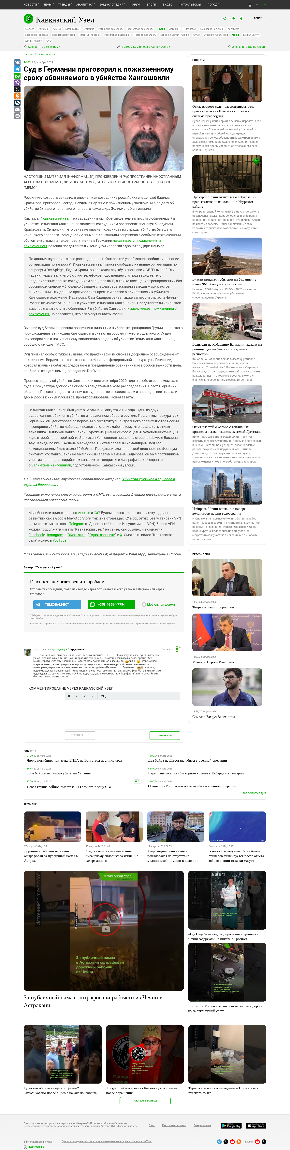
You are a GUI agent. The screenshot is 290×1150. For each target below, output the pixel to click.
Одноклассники (102, 535)
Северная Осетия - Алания (174, 35)
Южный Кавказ (33, 40)
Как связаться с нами (174, 1125)
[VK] (17, 62)
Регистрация (80, 735)
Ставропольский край (216, 35)
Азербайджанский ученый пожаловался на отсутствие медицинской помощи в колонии (172, 856)
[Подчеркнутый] (85, 695)
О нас (152, 1125)
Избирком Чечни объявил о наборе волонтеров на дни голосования (219, 511)
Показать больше (145, 1100)
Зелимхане (40, 465)
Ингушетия (190, 29)
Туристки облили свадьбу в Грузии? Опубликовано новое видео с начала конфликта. (61, 1090)
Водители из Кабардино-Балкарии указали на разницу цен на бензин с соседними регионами (227, 349)
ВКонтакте (76, 535)
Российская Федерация (117, 35)
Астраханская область (110, 29)
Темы (48, 4)
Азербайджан (72, 29)
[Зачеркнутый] (92, 695)
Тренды (64, 4)
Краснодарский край (63, 35)
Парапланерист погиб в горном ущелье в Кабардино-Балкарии (196, 773)
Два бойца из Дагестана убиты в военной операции (187, 760)
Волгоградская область (140, 29)
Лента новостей (46, 54)
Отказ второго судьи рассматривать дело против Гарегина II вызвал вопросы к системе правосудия (223, 111)
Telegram (76, 524)
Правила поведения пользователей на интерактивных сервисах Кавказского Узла (107, 1141)
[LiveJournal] (17, 103)
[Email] (17, 109)
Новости (30, 4)
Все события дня (254, 793)
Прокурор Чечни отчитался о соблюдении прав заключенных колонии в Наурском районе (224, 201)
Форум (135, 4)
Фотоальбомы (190, 4)
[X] (17, 89)
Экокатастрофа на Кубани (248, 46)
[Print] (17, 116)
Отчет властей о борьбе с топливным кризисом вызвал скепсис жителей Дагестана (226, 429)
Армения (89, 29)
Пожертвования (202, 1125)
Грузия (161, 29)
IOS (96, 513)
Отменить (165, 735)
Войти (258, 18)
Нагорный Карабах (89, 35)
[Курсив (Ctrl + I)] (77, 695)
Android (84, 513)
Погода (213, 4)
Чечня (235, 35)
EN (265, 4)
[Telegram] (17, 69)
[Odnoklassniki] (17, 96)
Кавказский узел (56, 218)
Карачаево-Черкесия (36, 35)
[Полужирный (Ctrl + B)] (69, 695)
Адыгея (57, 29)
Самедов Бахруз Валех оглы (213, 716)
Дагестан (174, 29)
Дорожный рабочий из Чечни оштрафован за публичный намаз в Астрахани (51, 856)
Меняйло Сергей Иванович (213, 661)
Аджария (43, 29)
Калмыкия (233, 29)
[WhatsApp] (17, 76)
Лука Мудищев (59, 649)
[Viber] (17, 82)
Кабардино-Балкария (212, 29)
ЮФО (48, 40)
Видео (167, 4)
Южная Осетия (251, 35)
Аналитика (84, 4)
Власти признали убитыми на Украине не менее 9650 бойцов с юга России (224, 281)
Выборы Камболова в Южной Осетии (145, 46)
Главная (28, 54)
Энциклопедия (111, 4)
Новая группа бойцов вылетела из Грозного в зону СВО (69, 786)
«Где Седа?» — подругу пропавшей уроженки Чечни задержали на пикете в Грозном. (223, 936)
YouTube (59, 540)
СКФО (196, 35)
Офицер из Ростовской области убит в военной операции (192, 785)
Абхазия (29, 29)
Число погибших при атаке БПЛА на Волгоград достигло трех (74, 760)
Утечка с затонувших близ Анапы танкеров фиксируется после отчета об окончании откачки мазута (236, 856)
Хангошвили (60, 465)
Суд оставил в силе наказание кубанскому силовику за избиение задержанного (112, 856)
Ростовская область (145, 35)
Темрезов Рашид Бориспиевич (215, 607)
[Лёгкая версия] (250, 5)
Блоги (151, 4)
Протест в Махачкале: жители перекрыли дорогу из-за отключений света (225, 1008)
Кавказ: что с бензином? (43, 46)
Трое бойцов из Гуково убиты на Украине (59, 773)
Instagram (55, 535)
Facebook (36, 535)
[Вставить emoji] (103, 695)
